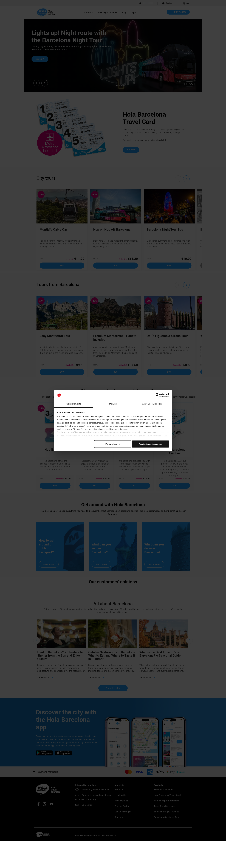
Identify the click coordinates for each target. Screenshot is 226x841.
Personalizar (111, 444)
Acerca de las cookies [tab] (152, 404)
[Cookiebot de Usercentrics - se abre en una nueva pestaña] (157, 395)
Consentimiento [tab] (73, 404)
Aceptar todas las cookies (150, 444)
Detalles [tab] (113, 404)
